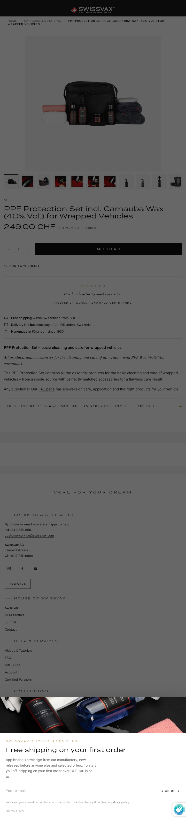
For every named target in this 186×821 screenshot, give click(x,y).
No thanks (15, 811)
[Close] (178, 704)
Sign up (169, 790)
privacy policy (120, 802)
